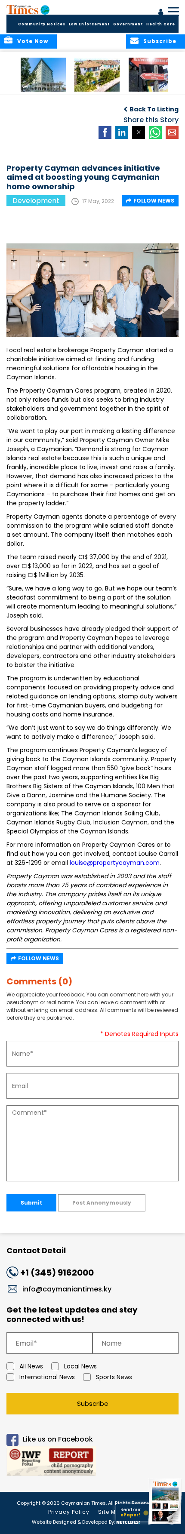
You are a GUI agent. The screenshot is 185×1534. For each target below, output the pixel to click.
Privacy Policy (68, 1512)
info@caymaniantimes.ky (66, 1289)
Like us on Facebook (58, 1440)
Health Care (160, 24)
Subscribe (92, 1403)
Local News (80, 1366)
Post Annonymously (101, 1202)
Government (128, 24)
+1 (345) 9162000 (57, 1273)
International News (47, 1377)
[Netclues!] (128, 1521)
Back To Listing (154, 109)
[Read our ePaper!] (165, 1524)
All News (31, 1366)
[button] (43, 75)
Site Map (111, 1512)
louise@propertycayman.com (115, 862)
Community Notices (41, 24)
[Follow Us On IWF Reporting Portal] (92, 1462)
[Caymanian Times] (27, 9)
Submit (31, 1202)
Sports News (114, 1377)
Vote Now (32, 41)
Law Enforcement (89, 24)
